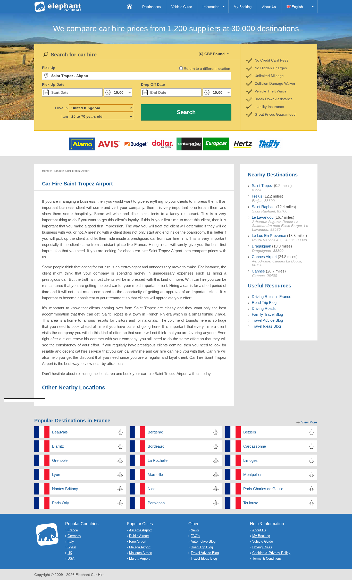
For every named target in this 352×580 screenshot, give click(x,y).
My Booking (243, 7)
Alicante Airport (140, 530)
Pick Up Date (53, 84)
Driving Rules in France (271, 296)
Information (211, 7)
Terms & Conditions (267, 558)
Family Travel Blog (267, 314)
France (73, 530)
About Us (269, 7)
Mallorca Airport (140, 553)
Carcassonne (254, 446)
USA (71, 558)
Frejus (257, 196)
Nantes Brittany (65, 489)
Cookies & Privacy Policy (271, 553)
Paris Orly (60, 503)
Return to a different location (207, 68)
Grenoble (60, 460)
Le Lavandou (262, 217)
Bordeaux (156, 446)
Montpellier (252, 474)
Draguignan (261, 246)
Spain (72, 547)
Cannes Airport (264, 256)
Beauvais (60, 432)
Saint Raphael (263, 206)
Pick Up (48, 68)
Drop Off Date (153, 84)
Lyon (56, 474)
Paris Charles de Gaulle (263, 489)
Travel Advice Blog (267, 320)
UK (70, 553)
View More (309, 422)
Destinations (151, 7)
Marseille (155, 474)
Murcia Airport (139, 558)
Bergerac (155, 432)
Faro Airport (137, 541)
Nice (151, 489)
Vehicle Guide (181, 7)
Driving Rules (262, 547)
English (297, 7)
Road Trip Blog (264, 302)
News (195, 530)
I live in (61, 108)
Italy (71, 541)
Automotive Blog (203, 541)
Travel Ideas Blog (266, 326)
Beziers (249, 432)
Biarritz (58, 446)
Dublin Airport (139, 536)
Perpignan (156, 503)
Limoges (250, 460)
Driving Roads (264, 308)
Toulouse (250, 503)
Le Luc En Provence (269, 235)
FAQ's (195, 536)
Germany (74, 536)
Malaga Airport (139, 547)
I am (64, 116)
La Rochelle (157, 460)
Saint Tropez (262, 185)
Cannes (258, 271)
